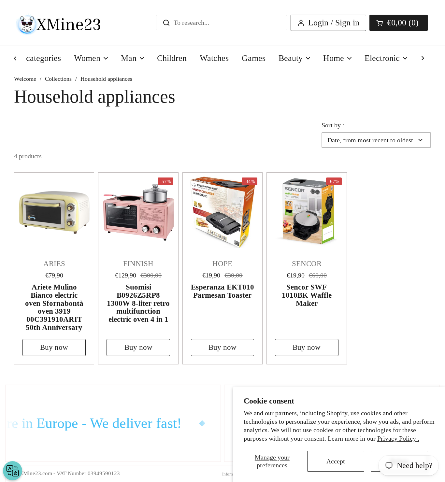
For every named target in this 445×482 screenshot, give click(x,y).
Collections (58, 79)
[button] (398, 23)
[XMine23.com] (65, 23)
